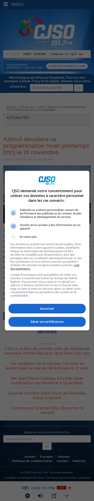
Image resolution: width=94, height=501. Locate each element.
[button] (47, 237)
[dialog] (47, 250)
